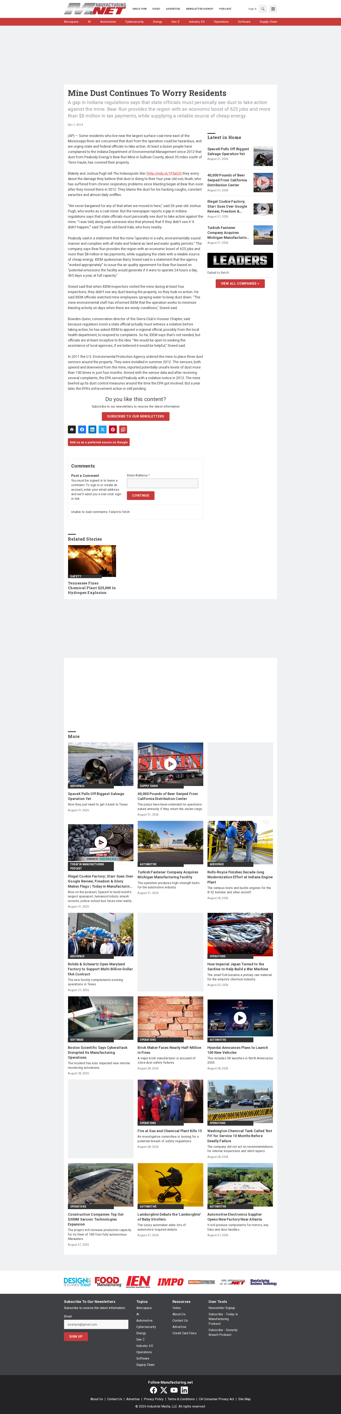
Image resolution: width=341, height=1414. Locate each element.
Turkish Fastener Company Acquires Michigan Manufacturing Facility (228, 233)
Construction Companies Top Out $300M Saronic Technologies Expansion (96, 1219)
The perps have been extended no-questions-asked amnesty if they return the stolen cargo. (170, 807)
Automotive (148, 864)
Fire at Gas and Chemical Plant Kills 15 (170, 1131)
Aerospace (77, 786)
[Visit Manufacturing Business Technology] (263, 1282)
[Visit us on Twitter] (163, 1390)
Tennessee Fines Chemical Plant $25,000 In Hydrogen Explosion (92, 588)
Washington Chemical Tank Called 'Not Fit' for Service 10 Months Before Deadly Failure (239, 1136)
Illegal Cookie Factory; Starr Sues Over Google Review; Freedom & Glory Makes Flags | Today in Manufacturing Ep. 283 (227, 206)
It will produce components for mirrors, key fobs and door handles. (238, 1227)
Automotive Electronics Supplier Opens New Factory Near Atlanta (234, 1216)
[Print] (72, 429)
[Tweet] (103, 429)
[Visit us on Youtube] (174, 1390)
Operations (218, 956)
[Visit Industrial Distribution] (201, 1282)
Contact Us (114, 1399)
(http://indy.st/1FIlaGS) (164, 173)
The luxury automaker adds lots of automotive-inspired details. (162, 1227)
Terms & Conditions (181, 1399)
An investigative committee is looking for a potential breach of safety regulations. (168, 1139)
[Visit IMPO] (170, 1282)
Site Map (244, 1399)
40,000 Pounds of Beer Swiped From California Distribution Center (227, 180)
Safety (75, 576)
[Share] (82, 429)
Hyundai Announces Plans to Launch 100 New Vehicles (237, 1050)
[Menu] (273, 9)
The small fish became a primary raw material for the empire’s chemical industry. (239, 977)
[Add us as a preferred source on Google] (123, 429)
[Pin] (113, 429)
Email (68, 1316)
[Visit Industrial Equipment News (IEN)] (138, 1282)
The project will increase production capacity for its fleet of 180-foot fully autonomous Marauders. (99, 1234)
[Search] (263, 9)
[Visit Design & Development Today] (77, 1282)
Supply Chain (148, 786)
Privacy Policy (154, 1399)
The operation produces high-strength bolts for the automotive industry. (169, 885)
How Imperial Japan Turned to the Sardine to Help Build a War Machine (237, 966)
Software (77, 1039)
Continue (140, 495)
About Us (96, 1399)
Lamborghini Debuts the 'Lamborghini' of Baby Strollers (169, 1216)
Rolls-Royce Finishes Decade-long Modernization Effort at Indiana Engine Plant (240, 877)
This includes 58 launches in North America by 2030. (240, 1060)
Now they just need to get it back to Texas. (98, 804)
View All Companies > (240, 283)
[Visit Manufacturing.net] (232, 1282)
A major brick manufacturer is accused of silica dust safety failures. (167, 1060)
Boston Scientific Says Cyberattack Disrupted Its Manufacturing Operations (98, 1052)
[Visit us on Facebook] (153, 1390)
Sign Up (76, 1336)
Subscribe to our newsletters (135, 416)
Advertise (133, 1399)
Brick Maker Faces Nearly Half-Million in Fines (169, 1050)
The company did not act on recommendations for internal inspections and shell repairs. (240, 1149)
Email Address (138, 475)
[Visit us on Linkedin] (184, 1390)
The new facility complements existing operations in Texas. (95, 982)
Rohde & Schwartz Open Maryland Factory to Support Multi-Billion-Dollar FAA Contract (100, 969)
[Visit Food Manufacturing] (108, 1282)
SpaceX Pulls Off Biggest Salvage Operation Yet (228, 151)
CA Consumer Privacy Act (216, 1399)
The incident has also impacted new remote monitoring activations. (99, 1065)
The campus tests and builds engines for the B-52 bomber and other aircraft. (239, 890)
